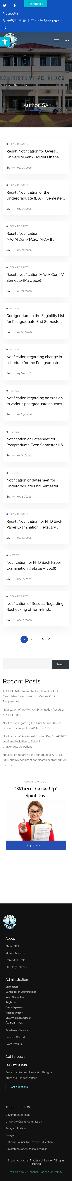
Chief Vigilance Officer (18, 1018)
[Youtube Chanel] (22, 1095)
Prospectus (11, 13)
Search (60, 664)
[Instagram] (17, 1095)
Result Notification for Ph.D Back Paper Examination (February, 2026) (34, 527)
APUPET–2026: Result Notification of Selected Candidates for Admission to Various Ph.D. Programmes (32, 696)
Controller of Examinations (21, 991)
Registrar (11, 1002)
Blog (17, 85)
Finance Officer (14, 1012)
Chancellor (12, 986)
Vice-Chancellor (15, 997)
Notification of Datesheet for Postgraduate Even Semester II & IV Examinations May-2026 (34, 445)
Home (6, 85)
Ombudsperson (14, 1007)
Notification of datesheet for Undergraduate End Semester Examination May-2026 (32, 486)
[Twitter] (5, 1095)
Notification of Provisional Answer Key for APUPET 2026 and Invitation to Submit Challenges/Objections (35, 741)
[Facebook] (11, 1095)
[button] (5, 41)
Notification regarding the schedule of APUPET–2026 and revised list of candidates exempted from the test (35, 760)
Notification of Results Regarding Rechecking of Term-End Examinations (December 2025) (35, 609)
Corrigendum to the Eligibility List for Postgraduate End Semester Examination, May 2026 (35, 322)
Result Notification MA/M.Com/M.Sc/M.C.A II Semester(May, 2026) (29, 239)
